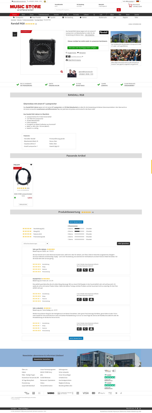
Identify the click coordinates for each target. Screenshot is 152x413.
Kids (120, 14)
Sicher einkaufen (64, 372)
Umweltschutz (63, 377)
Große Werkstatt (45, 377)
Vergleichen (23, 204)
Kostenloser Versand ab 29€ (30, 377)
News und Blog (22, 408)
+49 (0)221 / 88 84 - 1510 (86, 74)
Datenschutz (123, 411)
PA (67, 14)
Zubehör (136, 14)
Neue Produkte (36, 17)
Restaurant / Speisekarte (47, 380)
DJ (94, 14)
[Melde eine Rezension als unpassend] (91, 270)
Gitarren (14, 14)
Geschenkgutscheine (65, 380)
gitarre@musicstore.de (20, 1)
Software (86, 14)
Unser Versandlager (65, 375)
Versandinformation (46, 386)
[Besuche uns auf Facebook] (135, 408)
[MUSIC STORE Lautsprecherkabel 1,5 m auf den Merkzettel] (31, 164)
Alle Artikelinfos (89, 35)
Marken (84, 17)
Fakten (24, 372)
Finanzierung (26, 383)
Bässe (23, 14)
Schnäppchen (19, 17)
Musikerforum (104, 411)
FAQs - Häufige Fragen (28, 375)
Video (136, 17)
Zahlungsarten (63, 369)
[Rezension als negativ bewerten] (85, 270)
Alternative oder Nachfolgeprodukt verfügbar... (83, 48)
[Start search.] (119, 9)
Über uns (24, 369)
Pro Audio (76, 14)
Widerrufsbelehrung (132, 411)
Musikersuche (103, 17)
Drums (32, 14)
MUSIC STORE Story (46, 372)
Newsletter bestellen (42, 359)
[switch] (114, 371)
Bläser (112, 14)
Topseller (52, 17)
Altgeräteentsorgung (74, 60)
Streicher (56, 14)
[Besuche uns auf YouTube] (140, 408)
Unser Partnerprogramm (47, 369)
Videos (42, 383)
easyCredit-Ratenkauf (28, 386)
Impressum (116, 411)
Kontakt (13, 408)
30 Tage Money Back (28, 380)
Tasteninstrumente (43, 14)
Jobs (115, 17)
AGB (140, 411)
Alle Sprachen (123, 243)
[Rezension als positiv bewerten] (79, 270)
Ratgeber (125, 17)
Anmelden (130, 1)
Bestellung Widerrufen (65, 386)
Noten (128, 14)
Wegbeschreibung (64, 383)
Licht (101, 14)
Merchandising (69, 17)
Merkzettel (82, 53)
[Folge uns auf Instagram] (137, 408)
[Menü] (115, 369)
